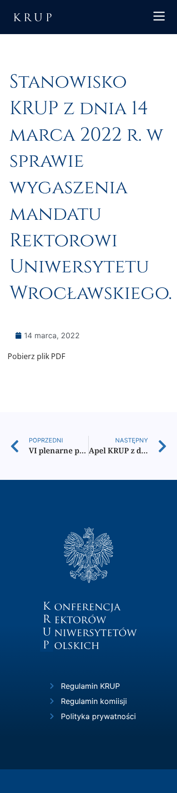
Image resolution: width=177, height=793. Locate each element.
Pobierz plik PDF (36, 356)
